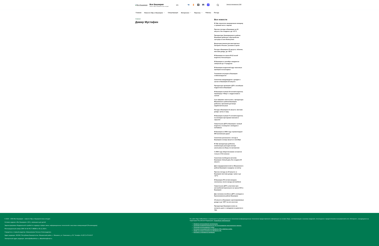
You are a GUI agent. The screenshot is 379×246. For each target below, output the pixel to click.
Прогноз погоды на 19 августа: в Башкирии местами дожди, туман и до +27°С (227, 174)
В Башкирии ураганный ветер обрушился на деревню (148, 100)
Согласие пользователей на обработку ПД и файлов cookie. (213, 229)
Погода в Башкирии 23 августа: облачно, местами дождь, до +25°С (228, 50)
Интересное (185, 13)
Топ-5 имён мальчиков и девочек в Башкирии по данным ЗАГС (226, 223)
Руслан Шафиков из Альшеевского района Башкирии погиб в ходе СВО (151, 152)
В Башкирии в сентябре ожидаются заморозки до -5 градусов (226, 62)
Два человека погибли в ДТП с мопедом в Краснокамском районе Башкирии (229, 195)
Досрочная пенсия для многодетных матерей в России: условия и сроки (227, 44)
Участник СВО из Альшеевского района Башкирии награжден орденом (149, 192)
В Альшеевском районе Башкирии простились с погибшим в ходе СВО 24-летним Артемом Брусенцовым (151, 116)
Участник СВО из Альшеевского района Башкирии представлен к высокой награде (187, 190)
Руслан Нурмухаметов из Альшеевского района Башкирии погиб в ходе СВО (187, 173)
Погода (216, 12)
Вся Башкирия (157, 4)
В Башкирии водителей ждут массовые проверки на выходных (228, 68)
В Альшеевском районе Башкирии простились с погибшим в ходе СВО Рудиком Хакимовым (189, 116)
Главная (138, 12)
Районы (208, 12)
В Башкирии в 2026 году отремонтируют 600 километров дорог (228, 133)
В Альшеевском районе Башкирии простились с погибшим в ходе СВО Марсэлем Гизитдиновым (189, 99)
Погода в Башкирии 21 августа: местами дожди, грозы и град (228, 110)
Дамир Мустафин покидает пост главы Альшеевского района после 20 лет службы (151, 62)
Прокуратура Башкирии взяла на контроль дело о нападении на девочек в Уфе (228, 208)
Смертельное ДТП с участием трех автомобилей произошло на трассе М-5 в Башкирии (228, 188)
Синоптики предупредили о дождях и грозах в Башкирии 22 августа (227, 80)
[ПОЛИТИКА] (151, 56)
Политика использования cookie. (204, 227)
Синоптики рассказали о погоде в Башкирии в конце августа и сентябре (227, 139)
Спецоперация (173, 12)
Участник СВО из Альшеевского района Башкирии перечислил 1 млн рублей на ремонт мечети (189, 81)
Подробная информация (222, 220)
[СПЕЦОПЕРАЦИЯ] (189, 167)
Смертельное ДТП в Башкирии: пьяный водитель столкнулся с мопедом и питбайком (228, 125)
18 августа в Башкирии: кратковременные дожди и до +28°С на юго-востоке (229, 201)
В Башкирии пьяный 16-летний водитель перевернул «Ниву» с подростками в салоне (228, 93)
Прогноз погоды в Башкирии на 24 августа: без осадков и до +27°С (226, 30)
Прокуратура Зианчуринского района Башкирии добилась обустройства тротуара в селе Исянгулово (227, 37)
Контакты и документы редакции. (204, 232)
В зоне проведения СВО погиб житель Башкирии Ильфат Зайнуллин (186, 42)
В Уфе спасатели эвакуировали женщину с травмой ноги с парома (228, 24)
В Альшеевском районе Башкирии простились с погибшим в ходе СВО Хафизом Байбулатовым (151, 133)
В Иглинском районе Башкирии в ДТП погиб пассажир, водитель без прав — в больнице (228, 216)
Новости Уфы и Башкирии (153, 13)
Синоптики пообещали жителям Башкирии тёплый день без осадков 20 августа (228, 160)
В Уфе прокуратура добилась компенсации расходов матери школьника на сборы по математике (226, 146)
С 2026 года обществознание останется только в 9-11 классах (228, 153)
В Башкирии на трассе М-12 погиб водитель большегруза (226, 56)
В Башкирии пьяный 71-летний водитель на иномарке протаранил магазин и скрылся (228, 117)
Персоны (197, 13)
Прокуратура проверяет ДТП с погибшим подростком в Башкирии (228, 86)
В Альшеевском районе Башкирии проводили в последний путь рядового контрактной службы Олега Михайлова (189, 134)
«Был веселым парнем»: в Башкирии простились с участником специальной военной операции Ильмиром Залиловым (151, 80)
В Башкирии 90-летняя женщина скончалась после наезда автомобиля (227, 181)
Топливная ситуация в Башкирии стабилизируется (225, 74)
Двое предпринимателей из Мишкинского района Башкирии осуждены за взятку (228, 167)
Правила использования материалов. (206, 224)
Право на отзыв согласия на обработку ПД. (207, 230)
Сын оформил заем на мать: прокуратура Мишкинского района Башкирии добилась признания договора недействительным (228, 102)
